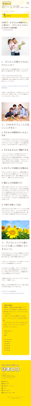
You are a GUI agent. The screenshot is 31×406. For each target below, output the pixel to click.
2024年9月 (7, 348)
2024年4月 (7, 350)
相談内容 (5, 381)
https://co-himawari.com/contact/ (14, 293)
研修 (5, 335)
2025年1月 (12, 11)
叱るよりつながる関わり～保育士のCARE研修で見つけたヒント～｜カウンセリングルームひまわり (15, 312)
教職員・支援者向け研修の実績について (15, 307)
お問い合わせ (6, 390)
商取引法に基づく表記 (9, 392)
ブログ (7, 11)
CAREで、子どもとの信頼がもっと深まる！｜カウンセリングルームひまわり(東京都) (15, 25)
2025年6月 (7, 344)
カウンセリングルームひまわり (6, 3)
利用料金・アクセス (8, 386)
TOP (3, 11)
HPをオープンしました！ (11, 327)
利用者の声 (6, 383)
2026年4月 (7, 341)
